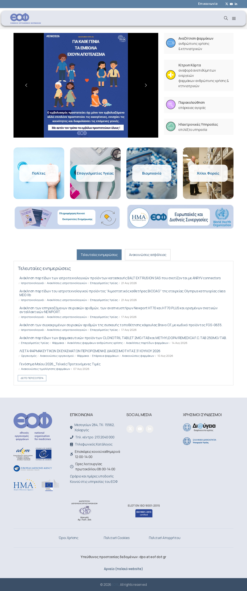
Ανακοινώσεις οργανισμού (57, 356)
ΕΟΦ (115, 584)
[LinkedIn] (149, 429)
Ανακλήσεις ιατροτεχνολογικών (67, 283)
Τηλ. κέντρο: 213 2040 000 (94, 437)
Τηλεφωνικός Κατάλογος (94, 444)
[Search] (226, 18)
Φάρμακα (58, 343)
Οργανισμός (29, 356)
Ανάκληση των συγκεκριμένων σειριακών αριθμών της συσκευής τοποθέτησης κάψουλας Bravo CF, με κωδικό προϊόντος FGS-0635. (120, 325)
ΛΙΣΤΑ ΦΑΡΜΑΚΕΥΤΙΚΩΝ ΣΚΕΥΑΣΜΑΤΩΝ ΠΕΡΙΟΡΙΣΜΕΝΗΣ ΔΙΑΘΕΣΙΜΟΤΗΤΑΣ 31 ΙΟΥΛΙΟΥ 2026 (90, 351)
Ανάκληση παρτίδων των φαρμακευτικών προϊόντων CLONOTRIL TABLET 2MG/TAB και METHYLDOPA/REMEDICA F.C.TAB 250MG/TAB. (123, 338)
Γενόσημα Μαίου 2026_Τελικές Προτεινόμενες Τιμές (60, 364)
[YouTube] (140, 429)
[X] (130, 429)
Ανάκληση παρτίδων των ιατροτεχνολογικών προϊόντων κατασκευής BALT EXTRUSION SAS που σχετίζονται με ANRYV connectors (120, 278)
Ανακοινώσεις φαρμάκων (138, 356)
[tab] (99, 254)
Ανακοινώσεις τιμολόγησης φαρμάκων (45, 369)
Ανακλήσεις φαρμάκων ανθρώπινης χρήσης (95, 343)
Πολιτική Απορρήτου (164, 538)
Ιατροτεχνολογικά (32, 283)
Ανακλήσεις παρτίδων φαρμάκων (147, 343)
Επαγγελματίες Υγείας (104, 283)
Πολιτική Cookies (117, 538)
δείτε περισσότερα (32, 378)
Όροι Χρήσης (68, 538)
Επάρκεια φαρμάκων (105, 356)
